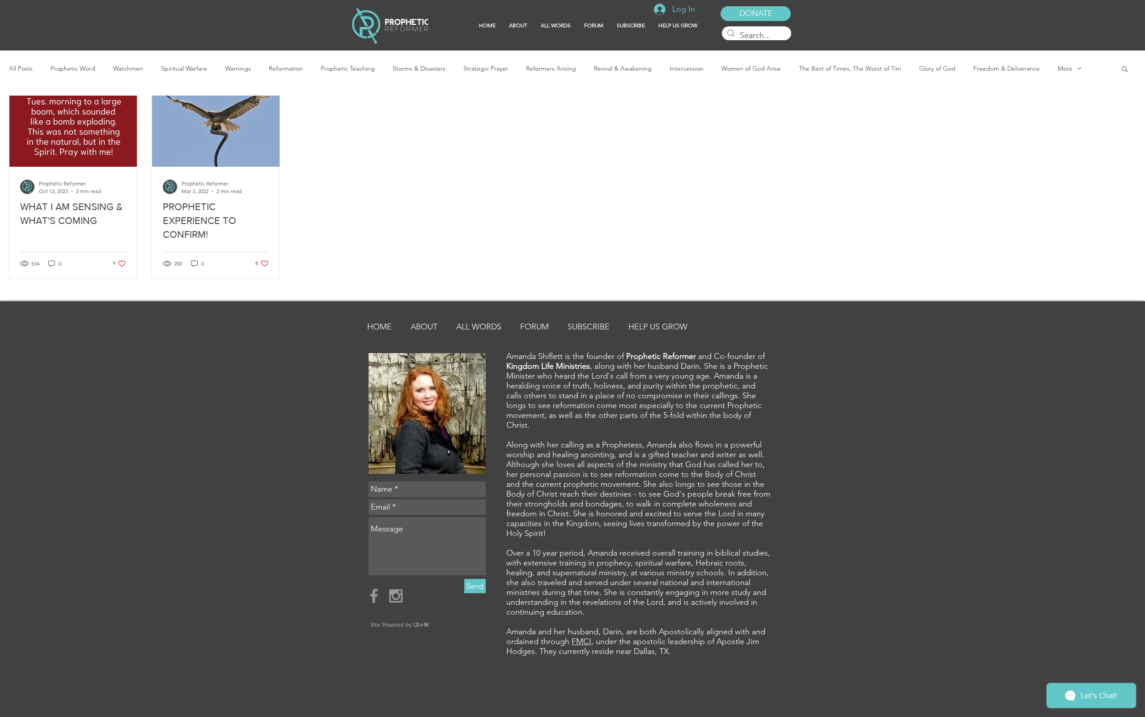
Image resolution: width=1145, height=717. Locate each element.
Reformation (286, 68)
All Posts (21, 68)
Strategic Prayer (485, 68)
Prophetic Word (73, 68)
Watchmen (128, 68)
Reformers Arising (551, 68)
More (1065, 68)
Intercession (687, 68)
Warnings (238, 68)
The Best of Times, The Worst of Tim (850, 68)
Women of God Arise (751, 68)
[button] (631, 25)
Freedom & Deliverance (1006, 68)
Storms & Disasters (419, 68)
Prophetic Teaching (348, 68)
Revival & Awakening (623, 68)
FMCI (581, 641)
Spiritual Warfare (184, 68)
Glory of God (937, 68)
